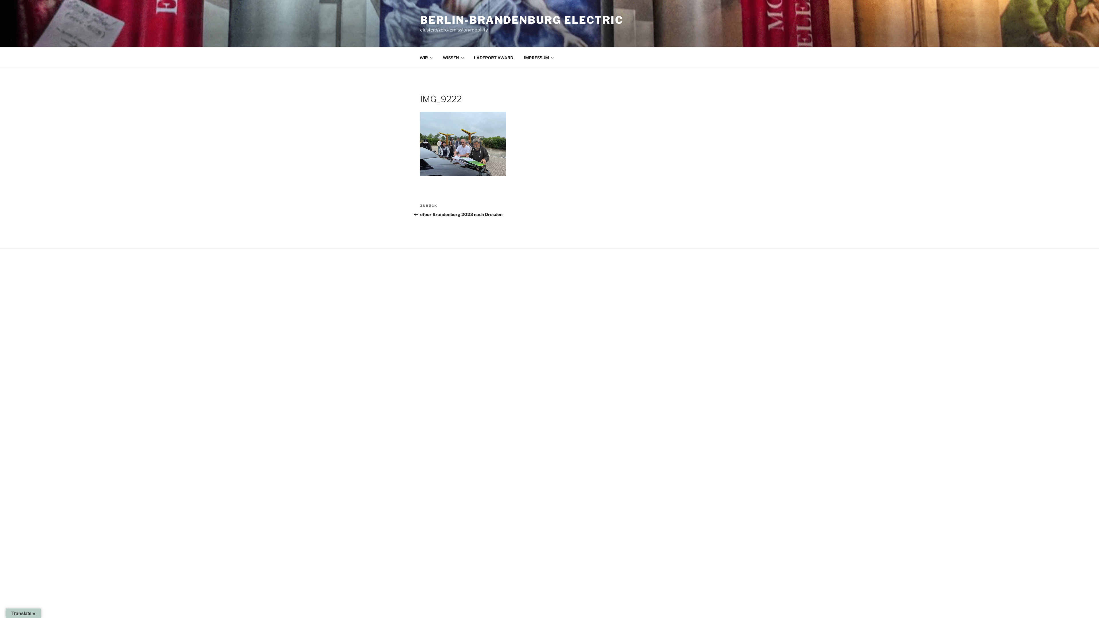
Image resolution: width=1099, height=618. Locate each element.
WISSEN (451, 57)
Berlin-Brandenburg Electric (521, 20)
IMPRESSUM (536, 57)
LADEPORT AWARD (493, 57)
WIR (424, 57)
